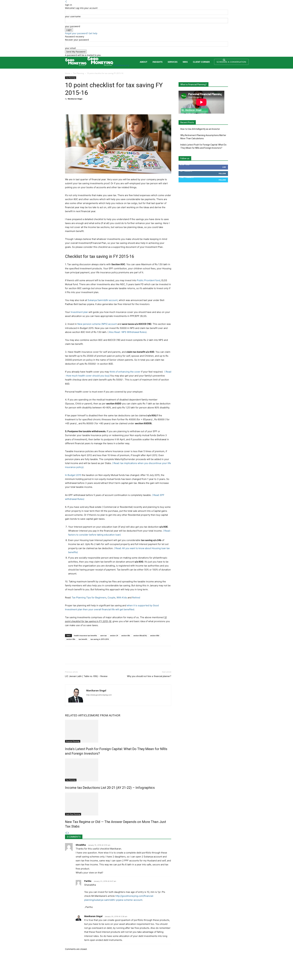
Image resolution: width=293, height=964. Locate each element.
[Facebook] (68, 106)
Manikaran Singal (75, 99)
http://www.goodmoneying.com (99, 695)
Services (172, 61)
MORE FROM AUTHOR (105, 715)
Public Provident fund (148, 280)
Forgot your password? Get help (81, 33)
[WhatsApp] (89, 106)
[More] (96, 106)
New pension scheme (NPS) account (97, 324)
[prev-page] (66, 833)
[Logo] (76, 65)
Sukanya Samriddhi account (103, 300)
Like (224, 167)
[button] (224, 60)
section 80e (70, 639)
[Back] (66, 1)
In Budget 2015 (73, 475)
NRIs (185, 61)
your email (70, 48)
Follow (222, 173)
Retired (136, 597)
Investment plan (79, 312)
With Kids (122, 597)
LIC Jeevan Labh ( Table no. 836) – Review (86, 676)
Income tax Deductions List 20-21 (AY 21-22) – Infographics (110, 788)
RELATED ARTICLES (78, 715)
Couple (111, 597)
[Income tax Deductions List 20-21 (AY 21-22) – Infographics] (118, 769)
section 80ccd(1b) (140, 635)
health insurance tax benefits (85, 635)
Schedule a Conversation (231, 61)
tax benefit (83, 639)
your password (72, 26)
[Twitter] (75, 106)
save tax (103, 635)
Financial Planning (72, 741)
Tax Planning (78, 73)
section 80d (154, 635)
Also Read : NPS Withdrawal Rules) (127, 332)
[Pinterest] (82, 106)
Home (67, 73)
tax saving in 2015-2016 (99, 639)
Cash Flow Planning (73, 814)
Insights (157, 61)
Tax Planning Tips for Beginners (89, 597)
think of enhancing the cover (125, 371)
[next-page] (68, 833)
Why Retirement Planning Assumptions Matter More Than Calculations (203, 137)
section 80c (125, 635)
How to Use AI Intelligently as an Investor (200, 129)
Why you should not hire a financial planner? (149, 676)
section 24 (114, 635)
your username (73, 16)
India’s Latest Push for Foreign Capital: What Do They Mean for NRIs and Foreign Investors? (203, 146)
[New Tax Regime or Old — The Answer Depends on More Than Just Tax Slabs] (118, 804)
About (143, 61)
